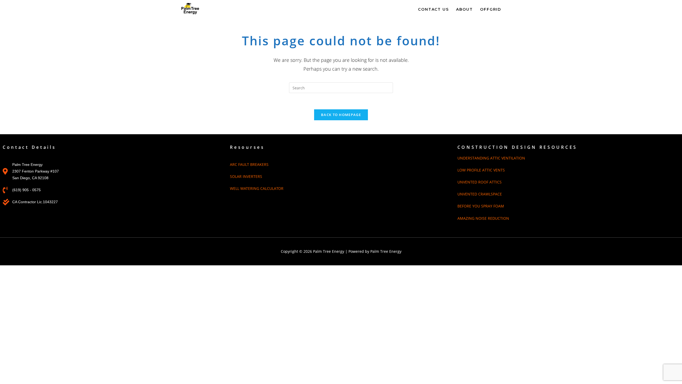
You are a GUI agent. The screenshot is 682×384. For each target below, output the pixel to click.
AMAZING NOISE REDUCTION (483, 218)
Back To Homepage (341, 114)
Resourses (247, 147)
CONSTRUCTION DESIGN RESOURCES (517, 147)
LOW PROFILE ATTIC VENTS (481, 170)
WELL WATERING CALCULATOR (256, 188)
